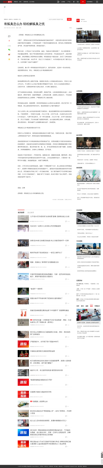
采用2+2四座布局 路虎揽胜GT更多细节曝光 (88, 262)
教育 (78, 306)
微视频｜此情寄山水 (40, 401)
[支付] (74, 1)
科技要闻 (79, 210)
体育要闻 (79, 91)
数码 (82, 306)
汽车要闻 (79, 241)
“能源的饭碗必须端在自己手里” (41, 380)
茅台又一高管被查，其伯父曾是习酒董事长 (88, 194)
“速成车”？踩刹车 (36, 289)
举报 (70, 27)
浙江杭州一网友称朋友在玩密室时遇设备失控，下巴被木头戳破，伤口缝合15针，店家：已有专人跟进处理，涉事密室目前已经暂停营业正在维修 (50, 432)
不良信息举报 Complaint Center (70, 466)
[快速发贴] (9, 36)
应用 (20, 1)
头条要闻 (79, 28)
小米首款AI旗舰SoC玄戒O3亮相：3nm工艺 (88, 226)
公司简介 (42, 466)
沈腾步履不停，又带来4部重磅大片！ (86, 163)
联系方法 (46, 466)
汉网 (20, 27)
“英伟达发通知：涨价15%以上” (85, 233)
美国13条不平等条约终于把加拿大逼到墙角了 (46, 298)
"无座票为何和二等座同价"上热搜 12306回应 (88, 44)
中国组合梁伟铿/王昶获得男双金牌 (42, 351)
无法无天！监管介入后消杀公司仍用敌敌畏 (45, 226)
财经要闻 (79, 168)
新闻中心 (11, 19)
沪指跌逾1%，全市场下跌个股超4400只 (44, 341)
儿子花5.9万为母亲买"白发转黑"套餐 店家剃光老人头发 (49, 216)
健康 (87, 306)
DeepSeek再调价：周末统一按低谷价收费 (87, 236)
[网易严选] (69, 1)
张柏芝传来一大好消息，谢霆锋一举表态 (87, 159)
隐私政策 (61, 466)
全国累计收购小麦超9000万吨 (40, 392)
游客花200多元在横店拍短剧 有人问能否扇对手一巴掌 (49, 240)
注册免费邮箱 (89, 1)
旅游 (91, 306)
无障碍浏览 (25, 1)
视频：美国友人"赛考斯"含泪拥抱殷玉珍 (44, 262)
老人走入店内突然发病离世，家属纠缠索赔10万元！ (48, 420)
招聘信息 (51, 466)
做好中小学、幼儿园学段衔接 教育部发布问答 (46, 370)
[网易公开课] (63, 1)
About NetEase (35, 466)
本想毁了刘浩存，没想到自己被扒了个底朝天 (88, 151)
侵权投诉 (85, 466)
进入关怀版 (31, 1)
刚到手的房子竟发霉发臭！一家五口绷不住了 (46, 252)
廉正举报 (80, 466)
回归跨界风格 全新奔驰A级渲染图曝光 (86, 271)
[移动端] (58, 1)
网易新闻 (83, 19)
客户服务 (56, 466)
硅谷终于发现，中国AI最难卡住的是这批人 (88, 229)
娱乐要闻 (79, 135)
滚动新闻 (16, 19)
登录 (83, 1)
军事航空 (97, 306)
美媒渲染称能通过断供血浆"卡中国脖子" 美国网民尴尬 (49, 310)
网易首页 (16, 1)
